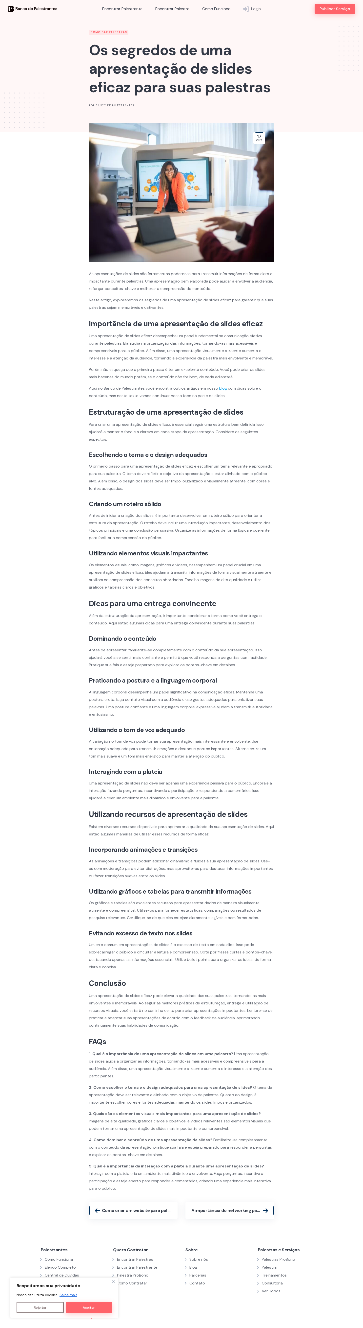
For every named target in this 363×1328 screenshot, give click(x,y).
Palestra (269, 1267)
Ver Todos (271, 1291)
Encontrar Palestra (172, 8)
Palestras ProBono (278, 1259)
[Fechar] (113, 1282)
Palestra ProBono (132, 1275)
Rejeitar (40, 1307)
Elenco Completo (60, 1267)
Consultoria (272, 1283)
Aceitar (89, 1307)
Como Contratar (132, 1283)
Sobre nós (198, 1259)
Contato (197, 1283)
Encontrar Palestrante (122, 8)
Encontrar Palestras (135, 1259)
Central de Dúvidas (62, 1275)
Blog (193, 1267)
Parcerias (197, 1275)
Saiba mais (68, 1295)
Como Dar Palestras (108, 32)
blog (223, 388)
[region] (64, 1298)
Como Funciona (216, 8)
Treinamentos (274, 1275)
